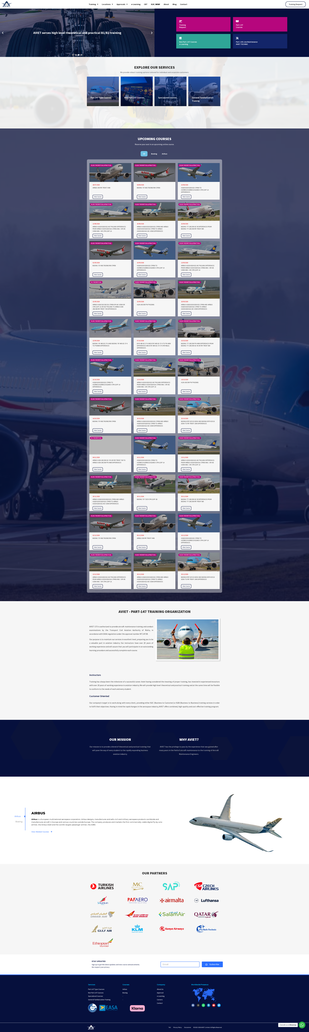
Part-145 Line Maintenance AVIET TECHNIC (246, 43)
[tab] (144, 153)
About (166, 4)
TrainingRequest (182, 26)
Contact (183, 4)
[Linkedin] (208, 1005)
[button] (2, 32)
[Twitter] (219, 1005)
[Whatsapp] (203, 1005)
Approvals (121, 4)
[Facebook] (193, 1005)
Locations (106, 4)
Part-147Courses (239, 26)
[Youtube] (213, 1005)
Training (92, 4)
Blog (174, 4)
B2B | (155, 4)
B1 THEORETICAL (96, 282)
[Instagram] (198, 1005)
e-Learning (135, 4)
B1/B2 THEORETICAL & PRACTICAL (101, 165)
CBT (145, 4)
